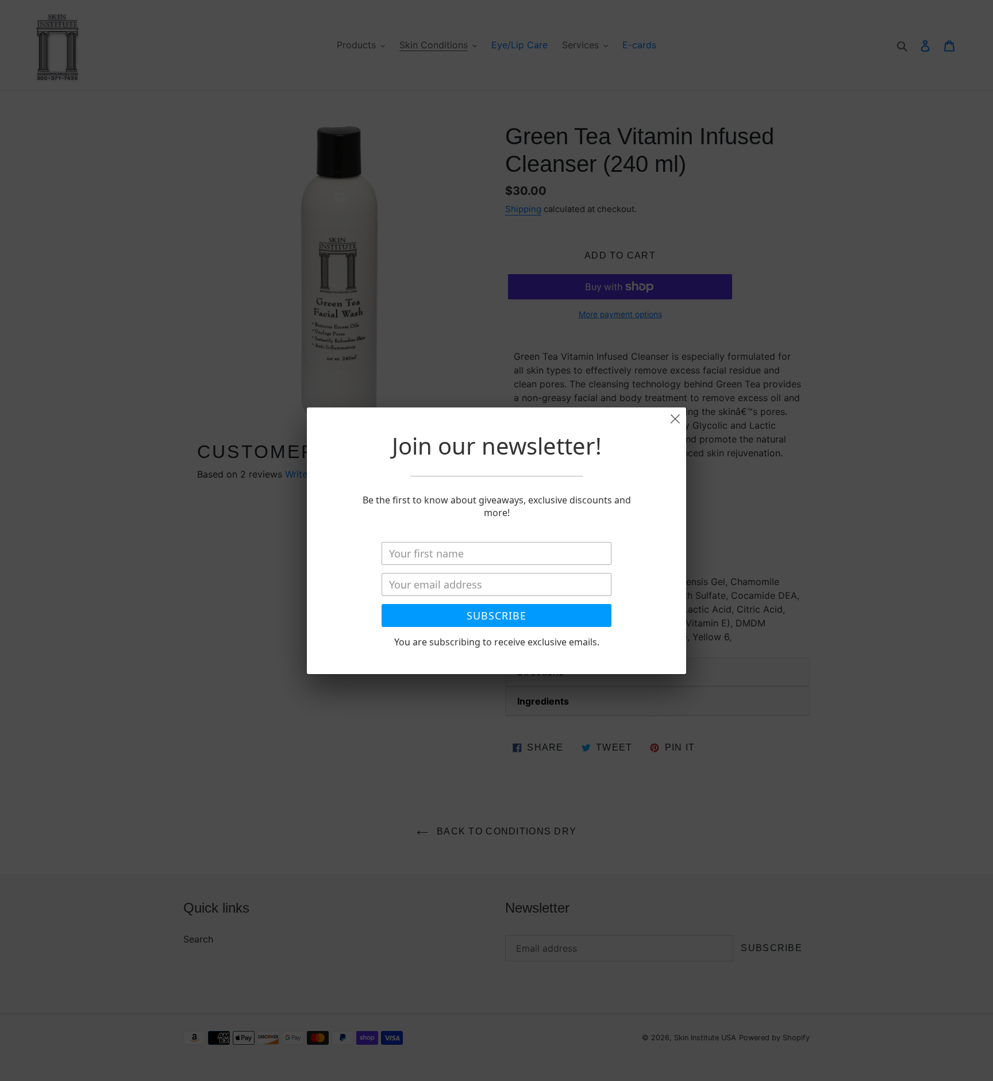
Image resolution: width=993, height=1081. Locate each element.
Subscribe (496, 615)
